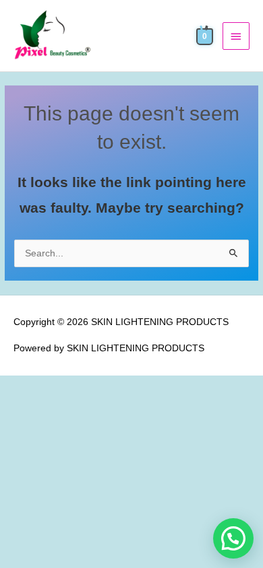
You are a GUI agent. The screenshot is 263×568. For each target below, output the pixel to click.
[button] (233, 538)
